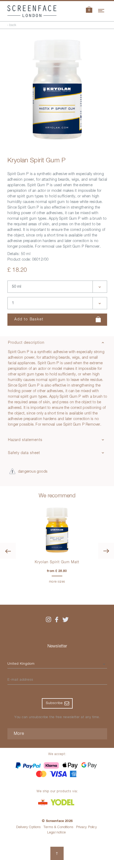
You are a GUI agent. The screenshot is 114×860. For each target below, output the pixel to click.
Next (106, 551)
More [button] (19, 734)
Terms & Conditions (58, 827)
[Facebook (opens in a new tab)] (56, 619)
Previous (8, 551)
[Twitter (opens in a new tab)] (65, 619)
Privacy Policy (86, 827)
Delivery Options (28, 827)
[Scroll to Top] (57, 853)
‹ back (11, 25)
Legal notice (56, 832)
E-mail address (20, 679)
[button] (89, 10)
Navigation (101, 10)
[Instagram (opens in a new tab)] (48, 619)
